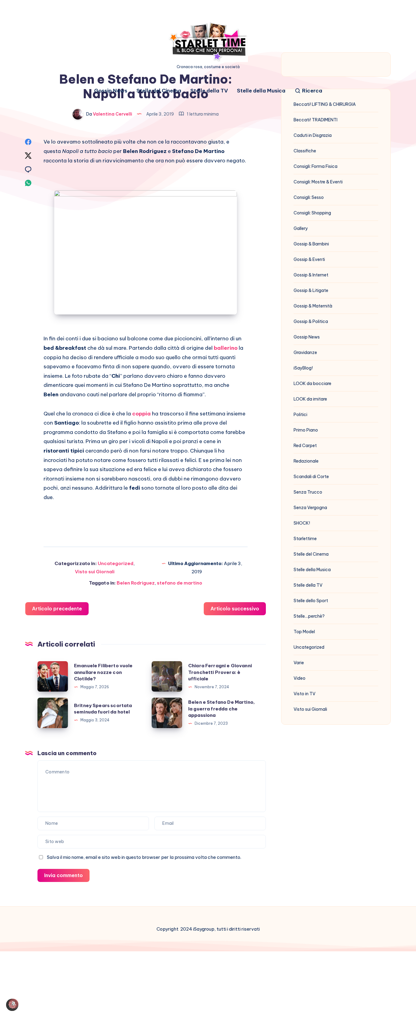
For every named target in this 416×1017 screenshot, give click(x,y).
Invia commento (63, 875)
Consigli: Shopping (312, 213)
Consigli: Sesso (309, 197)
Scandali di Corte (311, 476)
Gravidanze (305, 352)
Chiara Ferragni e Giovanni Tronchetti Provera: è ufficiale (220, 672)
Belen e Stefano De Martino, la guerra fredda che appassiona (221, 708)
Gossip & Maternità (313, 306)
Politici (300, 414)
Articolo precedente (57, 609)
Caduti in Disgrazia (313, 135)
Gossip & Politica (311, 321)
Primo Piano (306, 430)
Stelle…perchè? (309, 616)
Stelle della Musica (261, 91)
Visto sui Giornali (95, 571)
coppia (141, 413)
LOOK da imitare (310, 399)
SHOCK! (302, 523)
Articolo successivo (234, 609)
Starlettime (305, 538)
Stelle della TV (209, 91)
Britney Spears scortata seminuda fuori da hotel (103, 709)
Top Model (304, 631)
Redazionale (306, 461)
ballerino (226, 348)
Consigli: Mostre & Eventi (318, 182)
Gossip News (110, 91)
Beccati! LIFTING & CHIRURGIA (325, 104)
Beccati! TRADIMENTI (315, 120)
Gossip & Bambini (311, 244)
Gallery (301, 228)
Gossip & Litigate (311, 290)
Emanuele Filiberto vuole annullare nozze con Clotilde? (103, 672)
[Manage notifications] (13, 1003)
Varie (299, 662)
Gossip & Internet (311, 275)
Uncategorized (115, 563)
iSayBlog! (303, 368)
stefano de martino (179, 583)
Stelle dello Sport (311, 600)
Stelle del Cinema (158, 91)
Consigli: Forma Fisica (315, 166)
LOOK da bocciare (312, 383)
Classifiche (305, 151)
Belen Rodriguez (136, 583)
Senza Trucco (308, 492)
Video (299, 678)
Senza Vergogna (310, 507)
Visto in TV (305, 693)
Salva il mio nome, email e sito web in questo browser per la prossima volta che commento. (144, 857)
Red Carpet (305, 445)
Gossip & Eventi (309, 259)
